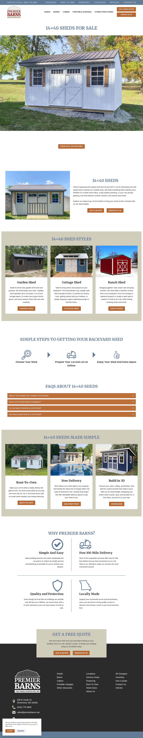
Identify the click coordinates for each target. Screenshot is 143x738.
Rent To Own (67, 2)
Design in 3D (115, 210)
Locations (99, 2)
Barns (56, 12)
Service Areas (92, 677)
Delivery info (71, 504)
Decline (21, 731)
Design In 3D (126, 14)
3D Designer (121, 674)
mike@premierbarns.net (28, 712)
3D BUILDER (116, 504)
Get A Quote (95, 210)
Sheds (47, 12)
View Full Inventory (71, 146)
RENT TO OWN (26, 503)
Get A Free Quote (126, 9)
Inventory (84, 2)
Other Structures (104, 12)
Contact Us (129, 2)
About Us (90, 691)
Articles (114, 2)
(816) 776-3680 (30, 2)
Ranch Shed (116, 308)
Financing (51, 2)
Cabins (66, 12)
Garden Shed (26, 308)
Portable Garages (82, 12)
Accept (10, 731)
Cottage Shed (71, 308)
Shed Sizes (91, 688)
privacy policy (32, 724)
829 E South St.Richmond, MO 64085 (27, 701)
